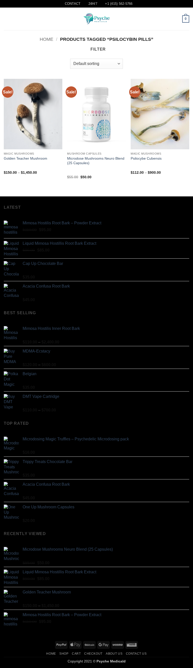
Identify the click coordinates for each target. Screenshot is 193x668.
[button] (7, 19)
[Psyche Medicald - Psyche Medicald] (96, 19)
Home (46, 39)
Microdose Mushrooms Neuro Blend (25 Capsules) (95, 160)
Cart (76, 653)
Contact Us (136, 653)
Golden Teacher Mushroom (25, 158)
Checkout (93, 653)
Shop (63, 653)
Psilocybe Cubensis (146, 158)
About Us (114, 653)
